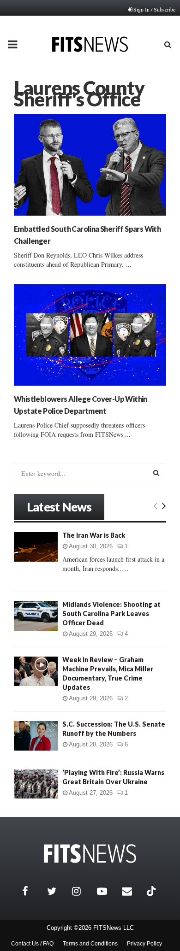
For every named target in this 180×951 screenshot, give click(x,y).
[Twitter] (57, 891)
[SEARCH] (156, 473)
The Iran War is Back (93, 535)
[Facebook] (32, 891)
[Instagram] (82, 891)
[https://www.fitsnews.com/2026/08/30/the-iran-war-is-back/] (36, 546)
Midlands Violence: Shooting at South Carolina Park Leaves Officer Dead (111, 613)
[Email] (132, 891)
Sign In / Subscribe (154, 9)
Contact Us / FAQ (32, 943)
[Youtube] (107, 891)
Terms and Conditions (90, 943)
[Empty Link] (155, 505)
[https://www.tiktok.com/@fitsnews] (152, 891)
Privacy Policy (144, 943)
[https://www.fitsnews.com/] (90, 853)
